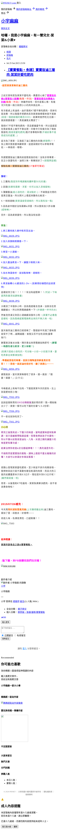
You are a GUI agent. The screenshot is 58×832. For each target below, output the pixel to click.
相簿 (8, 52)
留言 (22, 601)
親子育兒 (22, 609)
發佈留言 (5, 639)
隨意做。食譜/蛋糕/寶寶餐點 (31, 612)
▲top (3, 617)
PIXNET (13, 792)
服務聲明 (29, 794)
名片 (8, 58)
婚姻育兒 (23, 46)
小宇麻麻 (9, 21)
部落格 (9, 55)
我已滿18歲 (6, 827)
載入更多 (5, 622)
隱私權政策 (48, 792)
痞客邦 (16, 601)
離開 (15, 827)
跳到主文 (5, 28)
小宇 (3, 586)
